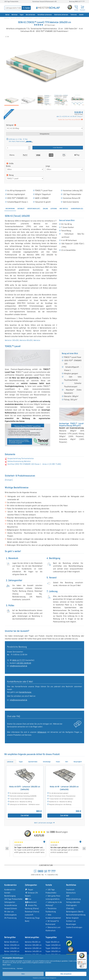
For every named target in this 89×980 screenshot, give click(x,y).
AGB (67, 896)
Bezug (11, 175)
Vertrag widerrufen (73, 902)
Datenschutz (71, 892)
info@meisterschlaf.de (18, 666)
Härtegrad (10, 125)
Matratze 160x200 (12, 340)
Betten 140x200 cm (11, 951)
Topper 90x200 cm (52, 942)
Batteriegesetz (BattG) (75, 911)
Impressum (70, 889)
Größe (11, 163)
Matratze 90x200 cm (32, 942)
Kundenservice (9, 889)
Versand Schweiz (10, 908)
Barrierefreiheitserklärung (76, 915)
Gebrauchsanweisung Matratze (19, 461)
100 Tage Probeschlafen (13, 899)
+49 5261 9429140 (23, 663)
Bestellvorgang (10, 896)
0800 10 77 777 (18, 660)
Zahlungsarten (9, 902)
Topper (22, 15)
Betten (7, 15)
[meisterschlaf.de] (48, 6)
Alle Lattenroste (30, 15)
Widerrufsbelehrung (73, 899)
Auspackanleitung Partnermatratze (21, 458)
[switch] (82, 966)
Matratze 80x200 (26, 340)
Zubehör (81, 15)
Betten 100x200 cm (11, 945)
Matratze (37, 340)
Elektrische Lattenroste (61, 15)
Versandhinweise (10, 905)
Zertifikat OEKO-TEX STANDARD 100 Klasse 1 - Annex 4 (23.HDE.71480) (34, 464)
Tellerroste (73, 15)
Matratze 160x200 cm (16, 18)
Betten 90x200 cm (11, 942)
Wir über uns (9, 911)
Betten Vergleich (72, 918)
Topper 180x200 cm (53, 951)
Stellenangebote (10, 915)
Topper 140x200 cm (53, 945)
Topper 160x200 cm (53, 948)
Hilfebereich (41, 732)
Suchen (27, 8)
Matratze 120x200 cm (33, 948)
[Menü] (85, 953)
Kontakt (7, 892)
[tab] (10, 209)
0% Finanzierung (10, 918)
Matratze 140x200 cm (33, 951)
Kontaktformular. (25, 692)
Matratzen (15, 15)
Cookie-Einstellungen (74, 927)
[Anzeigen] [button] (9, 480)
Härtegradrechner (44, 134)
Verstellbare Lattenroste (45, 15)
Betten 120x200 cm (11, 948)
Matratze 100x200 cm (33, 945)
